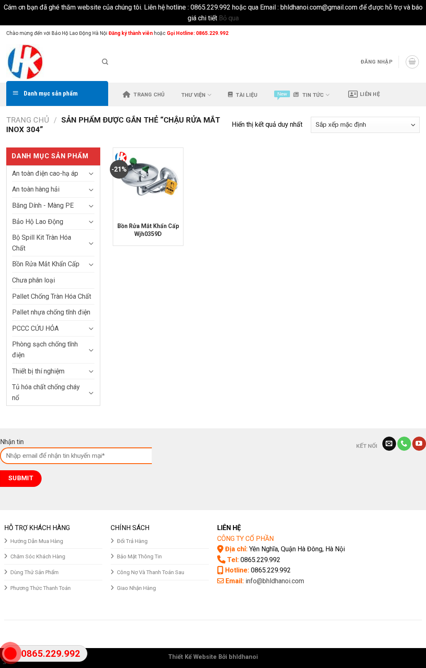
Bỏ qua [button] (229, 18)
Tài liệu (247, 95)
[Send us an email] (415, 33)
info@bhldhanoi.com (274, 581)
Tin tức (313, 95)
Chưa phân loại (33, 280)
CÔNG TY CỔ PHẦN (245, 539)
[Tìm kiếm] (105, 62)
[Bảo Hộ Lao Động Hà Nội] (47, 62)
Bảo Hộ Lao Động (37, 222)
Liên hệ (370, 94)
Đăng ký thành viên (130, 33)
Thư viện (193, 95)
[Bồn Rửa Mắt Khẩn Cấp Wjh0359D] (148, 183)
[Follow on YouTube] (419, 444)
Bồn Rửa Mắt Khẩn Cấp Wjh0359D (148, 230)
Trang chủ (149, 94)
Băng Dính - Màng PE (43, 205)
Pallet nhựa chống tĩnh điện (51, 312)
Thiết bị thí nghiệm (38, 371)
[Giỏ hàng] (412, 62)
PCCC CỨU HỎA (35, 328)
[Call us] (404, 444)
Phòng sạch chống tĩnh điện (45, 349)
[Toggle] (91, 173)
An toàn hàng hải (35, 189)
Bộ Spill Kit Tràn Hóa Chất (41, 242)
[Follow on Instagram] (399, 33)
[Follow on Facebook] (391, 33)
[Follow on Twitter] (407, 33)
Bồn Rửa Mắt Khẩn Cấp (45, 264)
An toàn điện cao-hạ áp (45, 173)
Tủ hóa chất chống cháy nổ (46, 392)
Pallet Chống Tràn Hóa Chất (51, 296)
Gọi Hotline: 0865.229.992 (197, 33)
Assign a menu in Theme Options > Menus (332, 33)
